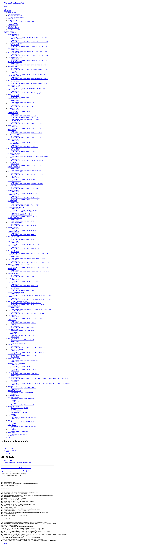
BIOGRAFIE (14, 72)
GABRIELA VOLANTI (14, 181)
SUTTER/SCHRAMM (14, 148)
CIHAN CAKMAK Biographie (19, 431)
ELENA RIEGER (12, 26)
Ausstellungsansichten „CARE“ (19, 408)
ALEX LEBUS (12, 415)
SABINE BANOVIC (13, 194)
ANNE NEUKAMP (13, 401)
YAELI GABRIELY (13, 190)
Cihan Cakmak (12, 429)
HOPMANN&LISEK (14, 153)
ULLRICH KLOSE (13, 108)
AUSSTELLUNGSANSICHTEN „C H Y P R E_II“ (25, 119)
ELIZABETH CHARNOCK (16, 89)
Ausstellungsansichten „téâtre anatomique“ (22, 405)
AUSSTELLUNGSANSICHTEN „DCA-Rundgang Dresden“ (28, 88)
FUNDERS (7, 437)
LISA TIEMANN (12, 381)
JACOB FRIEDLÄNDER (15, 222)
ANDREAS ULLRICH (14, 134)
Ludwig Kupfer (12, 425)
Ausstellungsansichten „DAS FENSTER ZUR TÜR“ (25, 417)
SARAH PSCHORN (13, 227)
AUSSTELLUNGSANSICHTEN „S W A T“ (23, 97)
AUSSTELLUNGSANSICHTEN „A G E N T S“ (25, 188)
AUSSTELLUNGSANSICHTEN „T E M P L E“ (24, 276)
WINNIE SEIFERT (13, 25)
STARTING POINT (9, 31)
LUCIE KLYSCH (12, 18)
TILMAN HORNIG (13, 144)
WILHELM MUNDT (14, 167)
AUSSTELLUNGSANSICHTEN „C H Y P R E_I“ (25, 198)
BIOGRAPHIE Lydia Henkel (19, 434)
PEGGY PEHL (12, 269)
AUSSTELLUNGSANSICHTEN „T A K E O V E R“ (26, 303)
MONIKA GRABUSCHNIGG (16, 363)
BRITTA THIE (12, 287)
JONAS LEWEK (12, 176)
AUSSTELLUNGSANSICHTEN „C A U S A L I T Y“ (26, 123)
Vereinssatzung (12, 12)
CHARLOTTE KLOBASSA (16, 292)
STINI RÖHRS (12, 315)
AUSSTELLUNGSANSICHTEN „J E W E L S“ (24, 142)
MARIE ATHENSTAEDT (15, 62)
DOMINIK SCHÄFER (14, 273)
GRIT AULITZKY (13, 71)
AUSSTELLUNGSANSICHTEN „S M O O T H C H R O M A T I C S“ (31, 295)
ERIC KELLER (12, 344)
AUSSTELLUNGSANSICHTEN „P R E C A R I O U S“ (27, 161)
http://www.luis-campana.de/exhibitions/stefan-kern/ (16, 468)
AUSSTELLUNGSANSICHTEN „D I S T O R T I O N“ (27, 174)
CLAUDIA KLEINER (14, 14)
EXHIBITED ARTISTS (10, 32)
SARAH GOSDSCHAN (14, 76)
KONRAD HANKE (13, 372)
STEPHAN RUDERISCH (15, 57)
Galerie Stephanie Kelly (14, 3)
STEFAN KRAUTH (13, 329)
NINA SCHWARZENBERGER (16, 17)
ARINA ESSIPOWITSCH (15, 38)
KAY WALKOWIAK (14, 306)
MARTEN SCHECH (13, 236)
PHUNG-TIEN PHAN (14, 386)
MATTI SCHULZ (13, 48)
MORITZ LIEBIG (13, 66)
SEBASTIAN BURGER (14, 391)
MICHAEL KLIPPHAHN (15, 15)
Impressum (4, 543)
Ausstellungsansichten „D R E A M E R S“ (22, 335)
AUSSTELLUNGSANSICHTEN (20, 366)
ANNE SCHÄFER (13, 103)
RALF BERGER (12, 162)
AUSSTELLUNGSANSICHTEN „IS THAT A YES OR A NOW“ (29, 65)
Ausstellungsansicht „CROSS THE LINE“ (22, 422)
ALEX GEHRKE (12, 278)
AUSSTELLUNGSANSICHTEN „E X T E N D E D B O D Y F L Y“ (30, 156)
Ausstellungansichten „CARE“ (19, 412)
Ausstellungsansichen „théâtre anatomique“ (22, 398)
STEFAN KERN (12, 283)
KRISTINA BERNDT (14, 120)
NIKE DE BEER (12, 201)
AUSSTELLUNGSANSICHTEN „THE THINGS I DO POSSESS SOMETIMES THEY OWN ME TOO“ (40, 378)
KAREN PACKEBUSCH (15, 411)
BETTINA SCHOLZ (13, 367)
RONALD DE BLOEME (15, 171)
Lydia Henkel (11, 432)
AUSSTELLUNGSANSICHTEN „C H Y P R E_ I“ (25, 117)
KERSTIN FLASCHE (14, 29)
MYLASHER (11, 250)
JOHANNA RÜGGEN (14, 85)
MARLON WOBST (13, 338)
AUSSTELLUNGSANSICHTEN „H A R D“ (23, 221)
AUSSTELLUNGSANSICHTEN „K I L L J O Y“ (25, 355)
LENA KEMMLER (13, 245)
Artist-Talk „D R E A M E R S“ (19, 343)
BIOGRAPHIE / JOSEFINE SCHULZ (22, 213)
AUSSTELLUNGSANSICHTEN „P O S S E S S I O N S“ (27, 313)
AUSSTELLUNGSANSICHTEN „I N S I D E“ (24, 210)
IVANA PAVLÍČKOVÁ (14, 354)
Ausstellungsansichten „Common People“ (22, 392)
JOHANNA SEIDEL (13, 28)
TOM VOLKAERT (13, 255)
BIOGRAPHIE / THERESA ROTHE (21, 215)
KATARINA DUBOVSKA (15, 349)
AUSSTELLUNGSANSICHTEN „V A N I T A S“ (25, 239)
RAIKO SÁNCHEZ (13, 397)
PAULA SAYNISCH (13, 232)
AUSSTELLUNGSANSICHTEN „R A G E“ (23, 323)
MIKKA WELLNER (13, 406)
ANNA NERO (12, 324)
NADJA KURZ (12, 157)
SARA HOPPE (12, 125)
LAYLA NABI (12, 320)
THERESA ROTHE (13, 20)
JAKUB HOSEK (12, 259)
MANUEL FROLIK (13, 94)
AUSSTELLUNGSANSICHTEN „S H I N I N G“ (25, 369)
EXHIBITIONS (8, 9)
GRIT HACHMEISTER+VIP (16, 207)
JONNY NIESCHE (13, 296)
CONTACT (7, 11)
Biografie (13, 400)
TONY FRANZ (12, 80)
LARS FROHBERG (13, 34)
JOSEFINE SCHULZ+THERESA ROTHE (20, 211)
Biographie (14, 23)
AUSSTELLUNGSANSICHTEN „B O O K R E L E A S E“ (28, 304)
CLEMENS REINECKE (14, 99)
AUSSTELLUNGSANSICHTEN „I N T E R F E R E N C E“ (28, 347)
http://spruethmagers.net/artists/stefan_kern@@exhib (16, 471)
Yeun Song (11, 420)
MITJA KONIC (12, 130)
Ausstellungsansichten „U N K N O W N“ (22, 330)
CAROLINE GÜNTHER (15, 43)
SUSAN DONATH (13, 241)
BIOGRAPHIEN (15, 208)
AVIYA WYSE (12, 185)
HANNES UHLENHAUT (15, 218)
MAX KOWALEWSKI (14, 52)
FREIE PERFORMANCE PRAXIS (17, 301)
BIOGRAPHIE (15, 35)
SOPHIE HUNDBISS (14, 358)
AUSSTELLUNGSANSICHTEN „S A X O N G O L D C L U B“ (29, 37)
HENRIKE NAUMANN (14, 310)
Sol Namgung (11, 435)
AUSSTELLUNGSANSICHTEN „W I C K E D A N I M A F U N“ (30, 253)
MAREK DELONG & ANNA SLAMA (19, 264)
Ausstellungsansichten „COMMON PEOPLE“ (23, 21)
